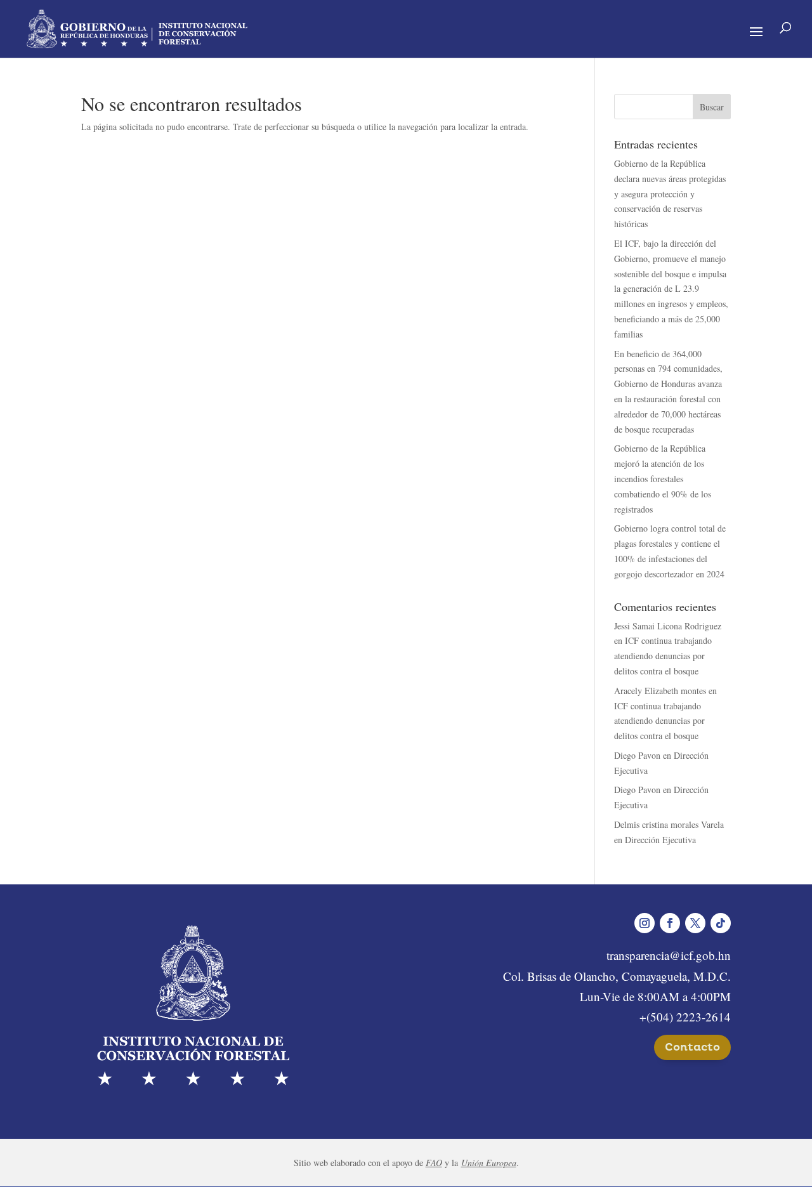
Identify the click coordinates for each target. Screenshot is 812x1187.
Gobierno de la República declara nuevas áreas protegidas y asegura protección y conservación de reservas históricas (670, 193)
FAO (434, 1163)
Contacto (692, 1047)
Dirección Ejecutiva (660, 840)
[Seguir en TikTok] (720, 923)
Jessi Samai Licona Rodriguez (667, 626)
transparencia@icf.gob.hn (668, 955)
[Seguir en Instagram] (644, 923)
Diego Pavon (637, 755)
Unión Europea (488, 1163)
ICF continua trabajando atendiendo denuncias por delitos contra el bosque (663, 655)
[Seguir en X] (695, 923)
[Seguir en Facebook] (670, 923)
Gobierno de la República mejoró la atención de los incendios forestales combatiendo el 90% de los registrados (662, 478)
